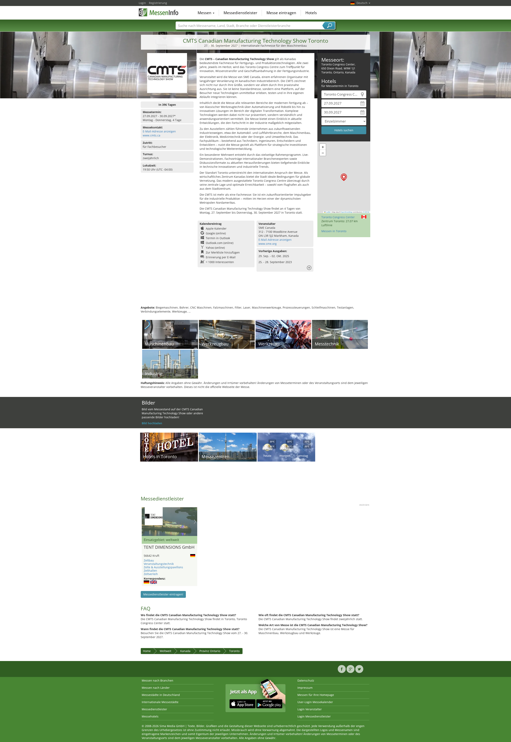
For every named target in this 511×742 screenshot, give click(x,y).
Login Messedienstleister (314, 716)
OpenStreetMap (346, 212)
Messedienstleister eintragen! (163, 594)
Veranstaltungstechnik (159, 564)
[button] (343, 177)
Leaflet (328, 212)
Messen (205, 12)
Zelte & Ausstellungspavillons (163, 567)
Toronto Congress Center (338, 217)
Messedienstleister (240, 12)
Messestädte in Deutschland (161, 695)
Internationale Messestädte (160, 702)
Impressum (305, 688)
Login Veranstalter (309, 709)
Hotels (311, 12)
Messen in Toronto (333, 231)
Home (147, 651)
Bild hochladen (152, 423)
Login (142, 3)
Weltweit (165, 651)
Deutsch (362, 3)
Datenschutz (305, 680)
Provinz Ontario (209, 651)
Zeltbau (149, 560)
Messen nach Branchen (157, 680)
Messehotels (150, 716)
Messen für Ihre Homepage (315, 695)
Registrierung (158, 3)
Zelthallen (150, 570)
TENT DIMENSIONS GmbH (169, 547)
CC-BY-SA (366, 212)
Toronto (234, 651)
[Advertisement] (255, 293)
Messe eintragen (281, 12)
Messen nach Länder (156, 688)
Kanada (185, 651)
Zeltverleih (151, 574)
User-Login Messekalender (315, 702)
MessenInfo (159, 12)
